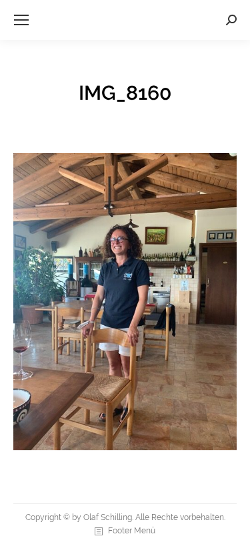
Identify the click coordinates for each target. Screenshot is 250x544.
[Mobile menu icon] (21, 20)
